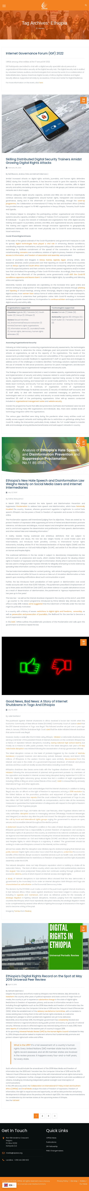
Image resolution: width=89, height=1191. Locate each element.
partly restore (11, 852)
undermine (68, 852)
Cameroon (33, 895)
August (12, 871)
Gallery (83, 1181)
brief (13, 622)
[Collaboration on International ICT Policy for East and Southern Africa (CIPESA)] (44, 5)
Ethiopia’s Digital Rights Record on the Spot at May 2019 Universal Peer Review (44, 978)
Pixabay (28, 911)
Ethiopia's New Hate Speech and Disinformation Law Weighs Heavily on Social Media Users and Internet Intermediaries (45, 484)
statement (12, 827)
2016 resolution (76, 791)
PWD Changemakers (54, 1151)
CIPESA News (51, 1138)
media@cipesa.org (14, 1153)
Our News (83, 1184)
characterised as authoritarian (18, 884)
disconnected (70, 759)
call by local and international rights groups (28, 819)
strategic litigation (13, 898)
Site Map (74, 1181)
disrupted (24, 813)
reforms (18, 874)
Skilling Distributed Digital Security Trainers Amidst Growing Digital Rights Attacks (44, 161)
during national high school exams (66, 743)
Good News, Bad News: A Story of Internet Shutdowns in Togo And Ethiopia (36, 703)
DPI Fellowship (52, 1146)
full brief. (16, 1100)
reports (33, 797)
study (10, 878)
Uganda (20, 895)
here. (41, 82)
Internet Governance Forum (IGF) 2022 (34, 53)
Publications (51, 1142)
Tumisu (17, 911)
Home (41, 28)
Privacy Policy (62, 1181)
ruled (78, 723)
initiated (57, 737)
